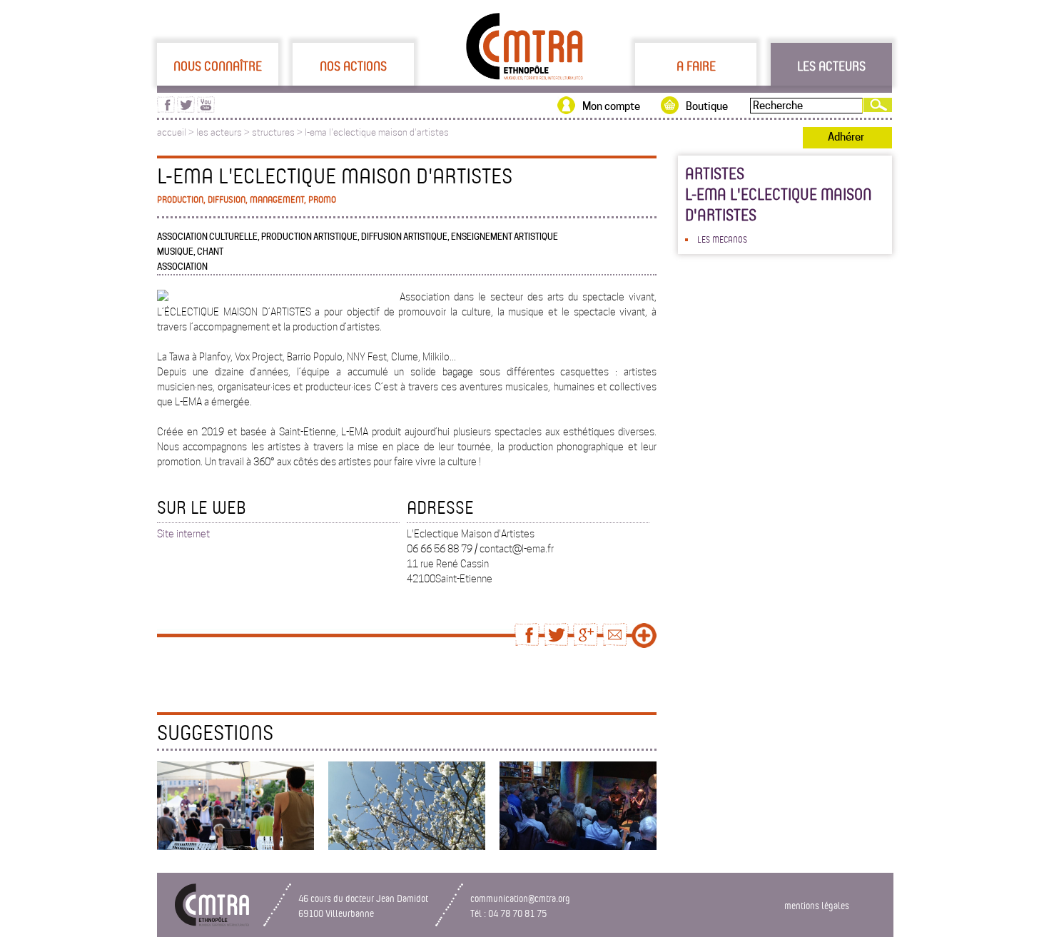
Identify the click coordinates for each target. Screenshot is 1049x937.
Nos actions (353, 65)
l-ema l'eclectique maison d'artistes (377, 132)
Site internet (183, 534)
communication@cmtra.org (520, 898)
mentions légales (816, 905)
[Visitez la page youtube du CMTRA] (206, 109)
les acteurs (219, 132)
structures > (278, 132)
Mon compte (611, 106)
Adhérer (846, 137)
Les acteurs (831, 65)
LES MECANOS (722, 239)
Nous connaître (217, 65)
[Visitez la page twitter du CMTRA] (186, 109)
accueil (171, 132)
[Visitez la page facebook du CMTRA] (166, 109)
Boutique (707, 106)
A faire (696, 65)
